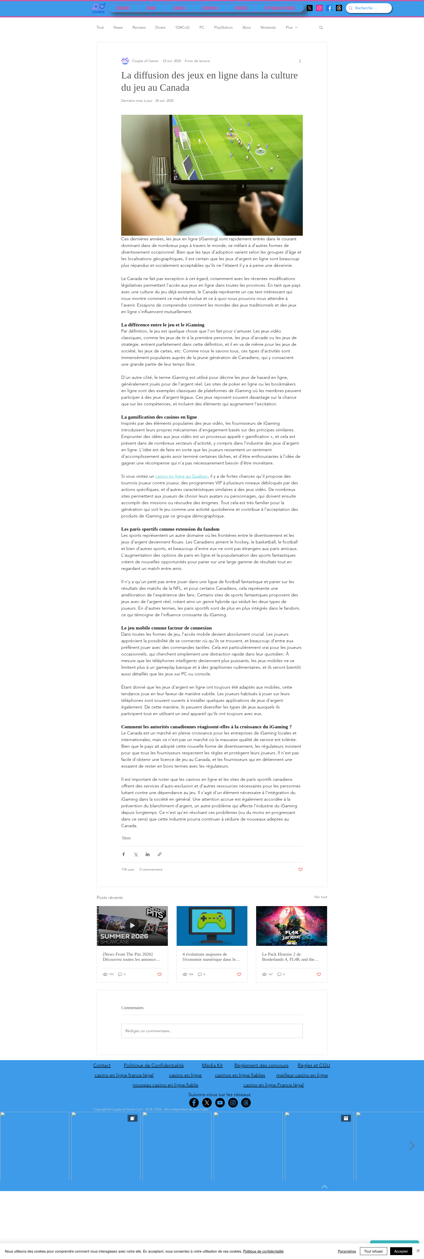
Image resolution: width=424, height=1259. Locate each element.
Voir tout (320, 897)
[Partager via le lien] (159, 854)
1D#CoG (182, 27)
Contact (102, 1065)
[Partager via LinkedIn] (147, 854)
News (118, 27)
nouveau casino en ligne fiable (165, 1085)
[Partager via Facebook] (123, 854)
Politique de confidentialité (263, 1251)
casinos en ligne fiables (240, 1075)
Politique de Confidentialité (154, 1065)
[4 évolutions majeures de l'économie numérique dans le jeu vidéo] (212, 926)
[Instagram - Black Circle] (233, 1102)
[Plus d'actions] (300, 61)
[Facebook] (329, 8)
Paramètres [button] (347, 1251)
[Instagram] (319, 8)
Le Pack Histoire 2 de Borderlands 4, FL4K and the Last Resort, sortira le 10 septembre (288, 957)
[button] (321, 27)
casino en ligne (185, 1075)
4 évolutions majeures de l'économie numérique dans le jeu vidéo (209, 957)
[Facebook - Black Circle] (194, 1102)
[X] (309, 8)
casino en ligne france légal (124, 1075)
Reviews (139, 27)
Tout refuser (373, 1251)
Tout (100, 27)
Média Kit (212, 1065)
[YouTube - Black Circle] (220, 1102)
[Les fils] (339, 8)
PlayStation (223, 27)
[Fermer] (418, 1251)
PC (201, 27)
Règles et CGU (314, 1065)
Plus (289, 27)
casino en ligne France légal (273, 1085)
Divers (160, 27)
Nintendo (268, 27)
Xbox (246, 27)
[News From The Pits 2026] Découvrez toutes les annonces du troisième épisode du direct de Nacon (130, 957)
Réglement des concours (261, 1065)
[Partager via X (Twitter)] (135, 854)
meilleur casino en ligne (302, 1075)
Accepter (401, 1251)
